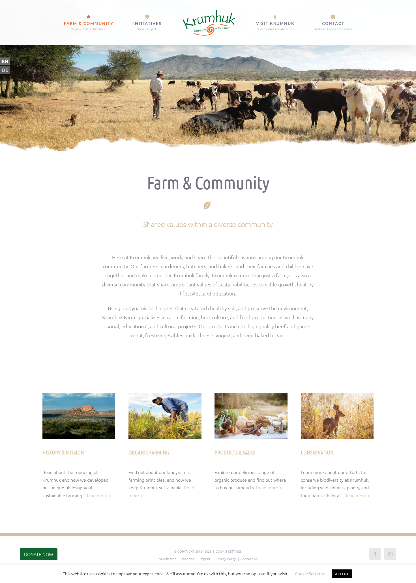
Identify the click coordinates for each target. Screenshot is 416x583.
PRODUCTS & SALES (235, 452)
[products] (251, 395)
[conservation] (337, 395)
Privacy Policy (225, 558)
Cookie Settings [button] (229, 551)
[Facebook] (375, 554)
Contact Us (249, 558)
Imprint (205, 558)
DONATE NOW (38, 554)
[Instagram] (390, 554)
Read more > (98, 495)
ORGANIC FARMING (148, 452)
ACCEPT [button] (341, 573)
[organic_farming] (164, 395)
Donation (188, 558)
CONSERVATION (317, 452)
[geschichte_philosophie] (78, 395)
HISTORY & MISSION (63, 452)
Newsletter (167, 558)
